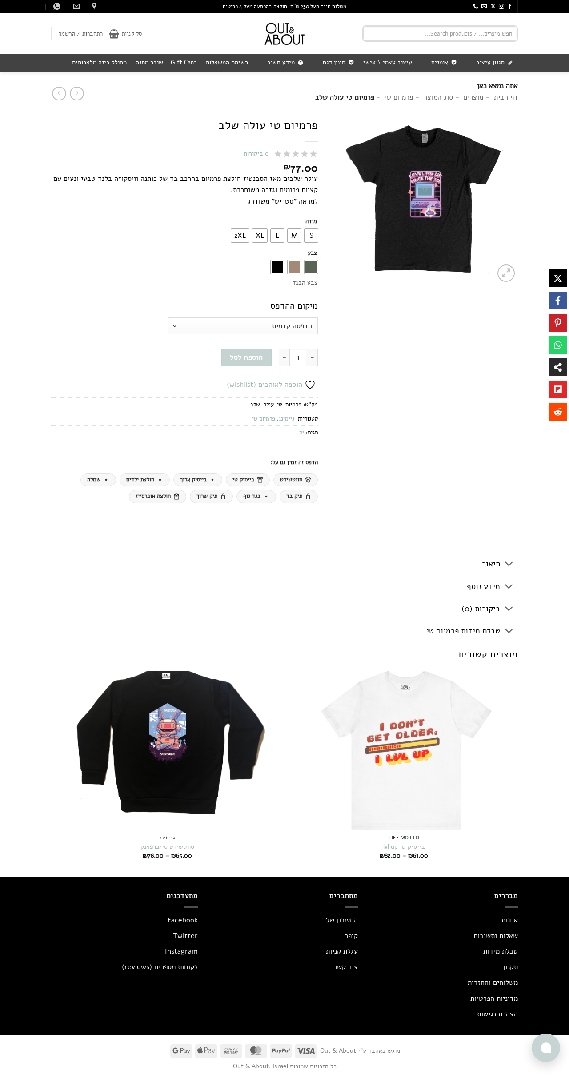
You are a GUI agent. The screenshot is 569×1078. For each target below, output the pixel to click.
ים (301, 433)
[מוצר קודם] (59, 93)
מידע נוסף (483, 586)
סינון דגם (334, 62)
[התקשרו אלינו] (475, 7)
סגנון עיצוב (490, 62)
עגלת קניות (342, 951)
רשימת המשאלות (227, 62)
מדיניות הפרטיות (494, 998)
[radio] (311, 235)
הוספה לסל (246, 357)
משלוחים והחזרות (493, 982)
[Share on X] (558, 278)
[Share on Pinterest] (558, 323)
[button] (125, 34)
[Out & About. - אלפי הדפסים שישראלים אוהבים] (284, 33)
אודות (509, 920)
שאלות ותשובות (495, 936)
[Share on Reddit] (558, 412)
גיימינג (286, 419)
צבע (312, 253)
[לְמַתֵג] (509, 564)
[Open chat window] (546, 1048)
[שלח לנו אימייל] (484, 7)
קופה (351, 936)
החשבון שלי (341, 920)
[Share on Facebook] (558, 300)
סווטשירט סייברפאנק (167, 846)
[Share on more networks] (558, 367)
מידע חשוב (281, 62)
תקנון (510, 967)
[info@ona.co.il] (75, 6)
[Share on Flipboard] (558, 389)
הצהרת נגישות (497, 1014)
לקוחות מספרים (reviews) (160, 967)
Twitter (185, 936)
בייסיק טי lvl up (404, 846)
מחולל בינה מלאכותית (99, 62)
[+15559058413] (55, 6)
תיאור (491, 563)
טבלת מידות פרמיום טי (463, 630)
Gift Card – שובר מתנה (166, 62)
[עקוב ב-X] (493, 7)
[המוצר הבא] (77, 93)
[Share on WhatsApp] (558, 345)
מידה (311, 222)
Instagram (181, 951)
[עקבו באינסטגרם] (501, 7)
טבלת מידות (500, 951)
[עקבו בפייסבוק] (510, 7)
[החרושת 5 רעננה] (93, 6)
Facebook (183, 920)
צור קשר (345, 967)
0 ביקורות (256, 153)
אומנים (439, 62)
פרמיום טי (263, 419)
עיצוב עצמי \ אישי (387, 62)
